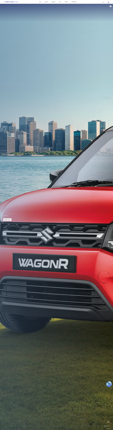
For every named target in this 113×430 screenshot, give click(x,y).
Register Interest (7, 219)
